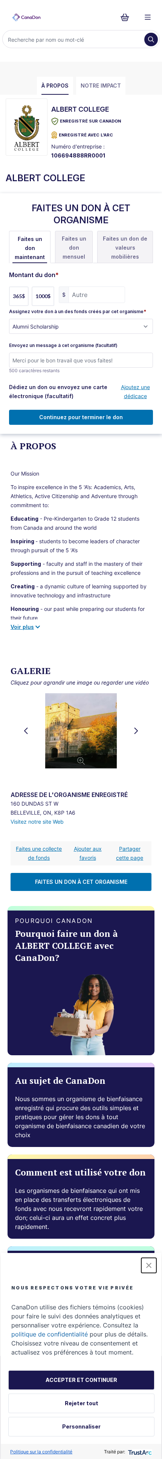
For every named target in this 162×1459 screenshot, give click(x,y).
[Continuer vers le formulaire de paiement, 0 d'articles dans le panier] (127, 17)
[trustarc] (139, 1451)
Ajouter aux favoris (88, 853)
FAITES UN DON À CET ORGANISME (81, 882)
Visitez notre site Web (37, 821)
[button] (148, 1265)
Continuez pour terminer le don (81, 417)
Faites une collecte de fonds (39, 853)
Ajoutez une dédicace (135, 391)
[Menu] (147, 17)
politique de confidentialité (49, 1334)
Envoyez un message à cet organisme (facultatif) (63, 345)
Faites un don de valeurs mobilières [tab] (125, 247)
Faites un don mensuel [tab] (74, 247)
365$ (19, 296)
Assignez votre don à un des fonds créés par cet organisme (77, 311)
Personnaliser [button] (81, 1426)
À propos (55, 85)
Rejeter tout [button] (81, 1403)
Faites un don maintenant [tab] (30, 248)
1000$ (42, 296)
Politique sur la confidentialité (41, 1451)
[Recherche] (151, 39)
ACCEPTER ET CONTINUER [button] (81, 1380)
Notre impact (101, 85)
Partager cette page (129, 853)
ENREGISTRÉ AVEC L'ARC (86, 135)
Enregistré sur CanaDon (90, 121)
